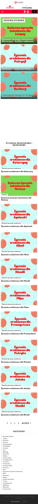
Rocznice (6, 467)
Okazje (5, 456)
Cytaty (5, 438)
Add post (34, 11)
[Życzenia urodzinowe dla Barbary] (19, 85)
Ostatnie (10, 8)
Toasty (5, 481)
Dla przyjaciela (7, 444)
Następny (25, 423)
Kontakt (24, 501)
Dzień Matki (6, 446)
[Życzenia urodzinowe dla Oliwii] (19, 242)
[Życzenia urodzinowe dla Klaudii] (19, 269)
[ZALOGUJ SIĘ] (28, 12)
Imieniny (4, 194)
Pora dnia (6, 462)
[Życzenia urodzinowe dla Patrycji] (19, 58)
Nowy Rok (6, 454)
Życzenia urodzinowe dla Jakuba (15, 388)
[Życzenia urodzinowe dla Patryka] (19, 350)
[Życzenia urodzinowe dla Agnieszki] (19, 214)
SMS (4, 473)
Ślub (4, 469)
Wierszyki (6, 487)
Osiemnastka (7, 458)
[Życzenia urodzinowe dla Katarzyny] (19, 159)
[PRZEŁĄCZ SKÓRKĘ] (24, 12)
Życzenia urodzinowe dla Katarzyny (17, 171)
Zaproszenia (7, 489)
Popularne (27, 8)
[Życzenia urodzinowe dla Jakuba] (19, 376)
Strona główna (15, 501)
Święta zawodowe (8, 479)
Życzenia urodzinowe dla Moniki (15, 415)
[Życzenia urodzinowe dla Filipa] (19, 295)
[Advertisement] (19, 119)
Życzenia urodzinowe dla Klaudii (15, 281)
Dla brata (5, 440)
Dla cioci (5, 442)
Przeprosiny (6, 463)
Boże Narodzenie (8, 436)
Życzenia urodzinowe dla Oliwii (15, 255)
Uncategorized (7, 483)
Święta (5, 477)
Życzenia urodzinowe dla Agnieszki (16, 226)
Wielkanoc (6, 485)
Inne (4, 450)
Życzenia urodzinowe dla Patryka (16, 362)
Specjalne (6, 475)
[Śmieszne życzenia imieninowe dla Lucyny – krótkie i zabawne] (19, 30)
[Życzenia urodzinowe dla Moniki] (19, 403)
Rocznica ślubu (7, 465)
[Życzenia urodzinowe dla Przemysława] (19, 321)
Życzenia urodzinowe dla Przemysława (18, 334)
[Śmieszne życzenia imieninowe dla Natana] (19, 186)
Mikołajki (5, 452)
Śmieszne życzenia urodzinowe (11, 168)
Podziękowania (7, 460)
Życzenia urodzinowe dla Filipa (15, 307)
